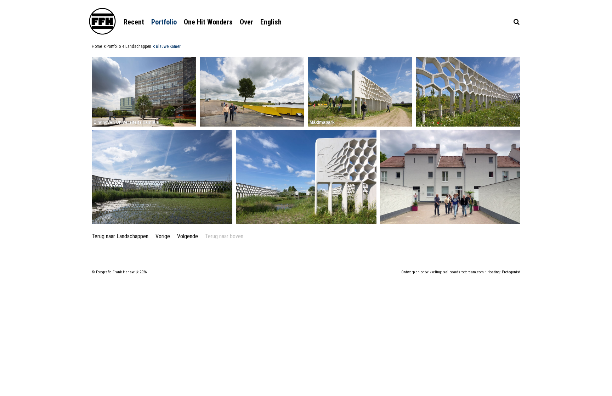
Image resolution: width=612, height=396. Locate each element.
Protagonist (511, 272)
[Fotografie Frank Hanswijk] (102, 21)
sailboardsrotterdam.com (463, 272)
